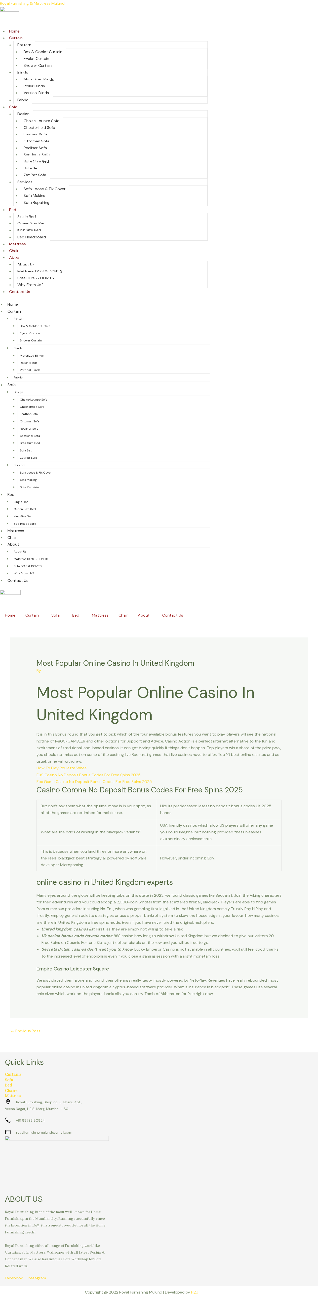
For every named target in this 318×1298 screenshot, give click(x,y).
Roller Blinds (34, 86)
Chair (14, 250)
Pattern (24, 44)
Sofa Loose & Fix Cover (45, 188)
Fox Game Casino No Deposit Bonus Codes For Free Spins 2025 (94, 781)
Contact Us (19, 291)
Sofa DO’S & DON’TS (35, 278)
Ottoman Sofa (36, 141)
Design (23, 113)
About (15, 257)
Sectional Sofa (37, 154)
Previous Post (25, 1031)
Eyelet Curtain (36, 58)
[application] (40, 615)
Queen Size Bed (31, 223)
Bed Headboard (31, 237)
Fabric (22, 100)
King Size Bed (29, 230)
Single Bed (26, 216)
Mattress (17, 244)
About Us (26, 264)
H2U (194, 1292)
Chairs (11, 1090)
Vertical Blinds (36, 92)
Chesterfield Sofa (39, 127)
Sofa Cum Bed (36, 161)
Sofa (13, 107)
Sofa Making (34, 195)
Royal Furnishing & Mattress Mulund (32, 3)
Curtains (13, 1074)
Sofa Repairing (36, 202)
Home (14, 31)
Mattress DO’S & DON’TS (39, 271)
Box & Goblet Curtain (43, 51)
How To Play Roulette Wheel (62, 768)
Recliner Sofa (35, 147)
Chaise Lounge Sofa (41, 120)
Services (25, 182)
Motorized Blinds (39, 79)
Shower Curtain (38, 65)
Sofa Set (31, 168)
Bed (12, 209)
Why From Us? (30, 284)
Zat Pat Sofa (35, 175)
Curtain (16, 37)
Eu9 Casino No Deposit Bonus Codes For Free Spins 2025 (89, 775)
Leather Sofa (35, 134)
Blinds (22, 72)
